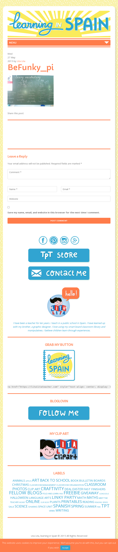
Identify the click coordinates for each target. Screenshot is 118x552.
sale (11, 506)
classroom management (43, 485)
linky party (64, 497)
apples (28, 481)
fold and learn (51, 493)
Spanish (62, 506)
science (21, 506)
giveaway (90, 492)
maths (92, 497)
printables (71, 501)
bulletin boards (92, 481)
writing (62, 510)
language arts (40, 498)
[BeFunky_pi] (31, 105)
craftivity (52, 488)
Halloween (19, 498)
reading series (101, 502)
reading (88, 502)
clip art (34, 489)
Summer (90, 506)
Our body (45, 502)
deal (68, 489)
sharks (32, 506)
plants (55, 502)
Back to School (55, 480)
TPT (105, 506)
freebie (72, 493)
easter (77, 489)
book (75, 480)
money (22, 502)
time (99, 507)
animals (19, 481)
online (33, 501)
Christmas (20, 485)
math (81, 497)
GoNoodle (104, 494)
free (61, 494)
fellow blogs (25, 493)
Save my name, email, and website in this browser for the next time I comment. (54, 212)
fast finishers (95, 489)
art (35, 480)
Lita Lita (21, 61)
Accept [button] (65, 547)
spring (77, 506)
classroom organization (70, 485)
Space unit (45, 506)
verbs (52, 510)
